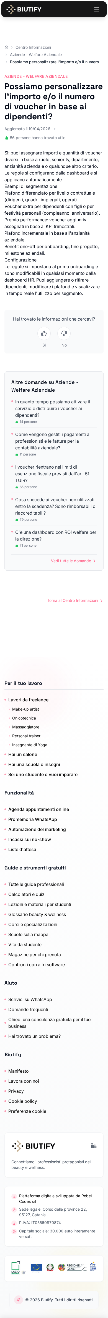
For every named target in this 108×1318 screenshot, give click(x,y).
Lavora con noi (23, 1081)
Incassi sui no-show (29, 839)
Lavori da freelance (28, 699)
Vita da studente (25, 944)
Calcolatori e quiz (26, 894)
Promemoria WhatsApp (32, 819)
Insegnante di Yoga (29, 744)
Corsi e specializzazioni (32, 924)
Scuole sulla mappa (28, 934)
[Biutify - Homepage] (24, 9)
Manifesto (18, 1071)
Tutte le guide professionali (36, 884)
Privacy (16, 1091)
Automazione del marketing (37, 829)
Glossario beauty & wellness (37, 914)
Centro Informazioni (33, 47)
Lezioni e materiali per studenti (39, 904)
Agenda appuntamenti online (38, 809)
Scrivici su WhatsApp (30, 999)
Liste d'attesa (22, 849)
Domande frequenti (28, 1009)
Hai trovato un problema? (34, 1036)
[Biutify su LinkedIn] (94, 1146)
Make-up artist (25, 709)
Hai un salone (22, 754)
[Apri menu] (96, 9)
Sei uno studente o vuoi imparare (43, 774)
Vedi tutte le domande (71, 560)
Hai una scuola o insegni (34, 764)
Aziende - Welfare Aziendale (36, 54)
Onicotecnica (24, 718)
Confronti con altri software (36, 964)
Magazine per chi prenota (34, 954)
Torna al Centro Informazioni (72, 600)
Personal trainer (26, 735)
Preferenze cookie (27, 1111)
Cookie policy (22, 1101)
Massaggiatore (25, 727)
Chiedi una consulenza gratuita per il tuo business (49, 1023)
